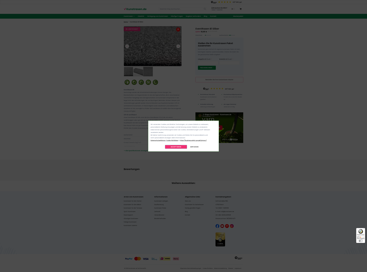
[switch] (361, 241)
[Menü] (364, 229)
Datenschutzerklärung (158, 140)
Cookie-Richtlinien (172, 140)
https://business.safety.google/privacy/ (193, 140)
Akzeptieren (176, 147)
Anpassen (194, 147)
